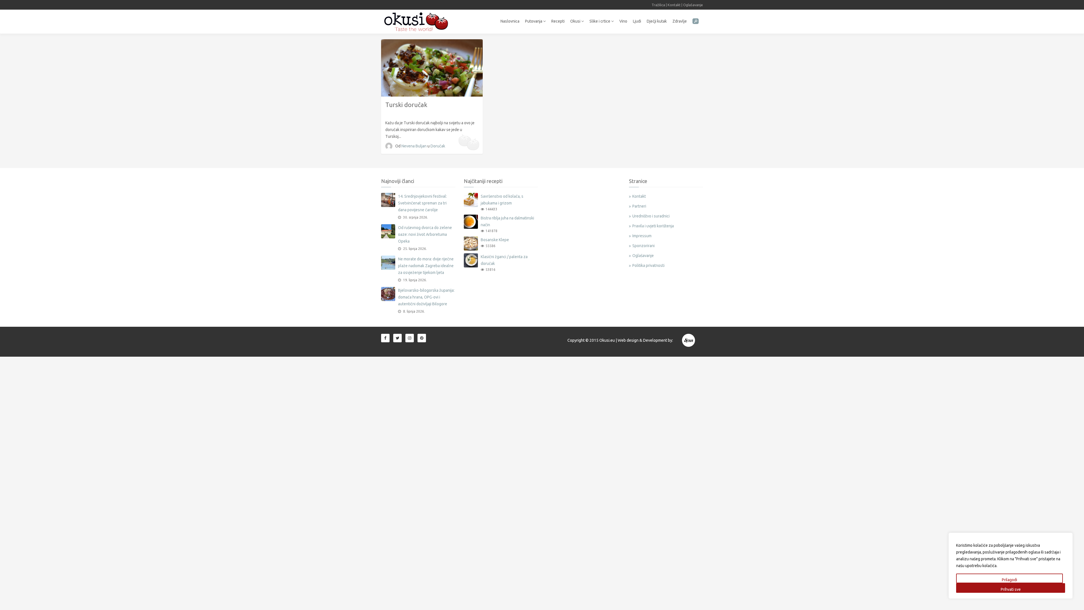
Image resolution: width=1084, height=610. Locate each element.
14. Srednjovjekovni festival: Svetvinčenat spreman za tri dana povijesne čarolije (422, 203)
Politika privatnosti (648, 265)
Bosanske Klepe (495, 240)
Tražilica (658, 5)
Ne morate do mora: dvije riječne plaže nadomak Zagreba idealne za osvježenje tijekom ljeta (426, 266)
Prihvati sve (1011, 589)
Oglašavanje (693, 5)
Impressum (642, 236)
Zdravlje (679, 21)
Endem (689, 340)
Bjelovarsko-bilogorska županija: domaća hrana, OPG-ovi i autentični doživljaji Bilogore (426, 297)
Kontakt (674, 5)
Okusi (575, 21)
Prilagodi (1009, 580)
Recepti (558, 21)
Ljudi (637, 21)
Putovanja (534, 21)
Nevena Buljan (414, 146)
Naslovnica (510, 21)
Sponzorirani (643, 245)
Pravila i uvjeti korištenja (653, 226)
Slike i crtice (600, 21)
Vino (623, 21)
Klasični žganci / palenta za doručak (504, 260)
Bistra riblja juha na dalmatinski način (507, 221)
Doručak (437, 146)
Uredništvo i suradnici (651, 216)
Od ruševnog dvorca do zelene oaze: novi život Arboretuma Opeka (425, 234)
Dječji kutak (657, 21)
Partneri (639, 206)
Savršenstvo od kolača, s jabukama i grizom (502, 199)
